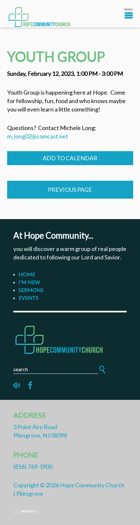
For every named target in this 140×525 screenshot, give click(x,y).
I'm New (29, 282)
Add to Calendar (70, 158)
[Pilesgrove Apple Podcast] (17, 385)
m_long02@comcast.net (37, 136)
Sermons (31, 290)
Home (27, 274)
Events (28, 298)
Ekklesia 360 (26, 511)
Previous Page (70, 189)
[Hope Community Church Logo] (70, 339)
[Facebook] (30, 385)
